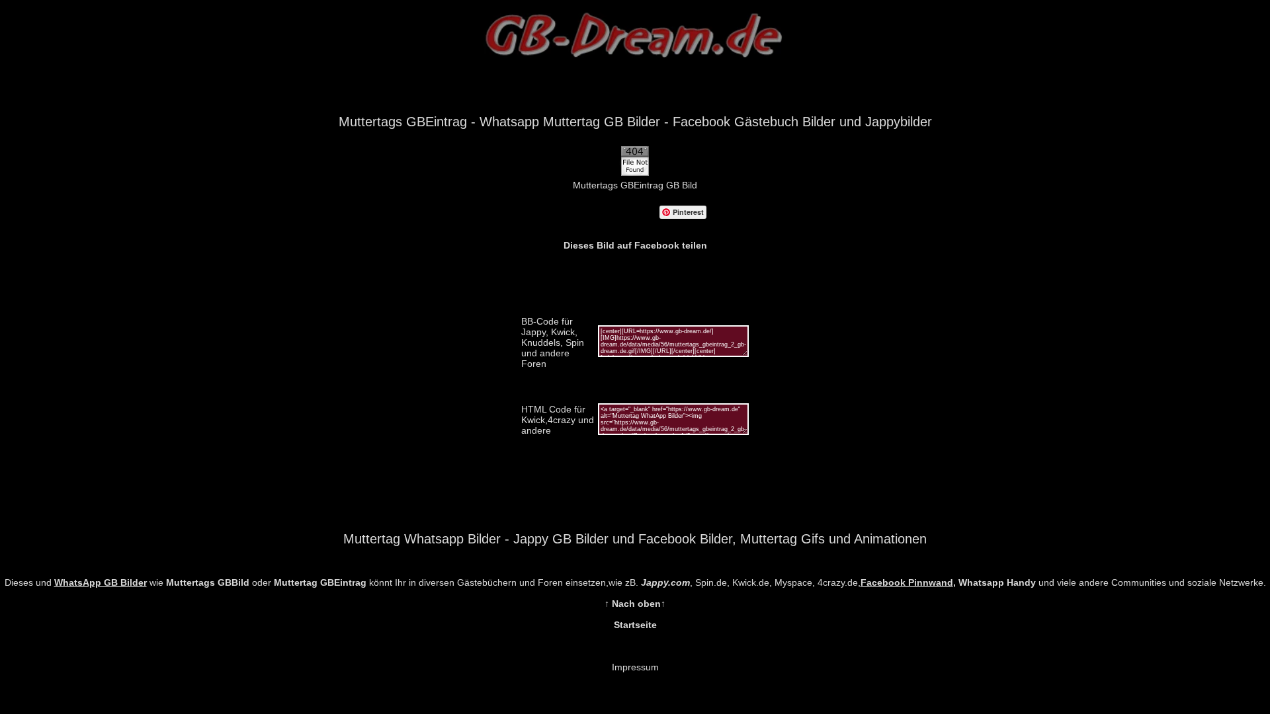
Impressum (635, 667)
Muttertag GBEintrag (320, 582)
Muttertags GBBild (207, 582)
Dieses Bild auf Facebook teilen (635, 245)
